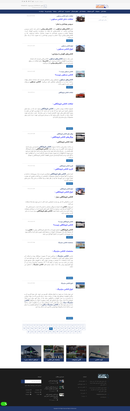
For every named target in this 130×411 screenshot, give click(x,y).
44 (57, 332)
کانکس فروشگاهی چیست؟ (65, 222)
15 (41, 325)
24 (73, 329)
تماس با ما (36, 1)
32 (43, 329)
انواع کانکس (104, 17)
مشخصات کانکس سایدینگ (65, 243)
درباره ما (41, 1)
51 (32, 332)
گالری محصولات (90, 11)
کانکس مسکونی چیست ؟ (66, 72)
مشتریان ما (67, 11)
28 (58, 329)
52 (28, 332)
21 (84, 329)
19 (27, 325)
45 (54, 332)
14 (44, 325)
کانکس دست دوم (81, 387)
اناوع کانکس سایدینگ (67, 283)
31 (47, 329)
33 (40, 329)
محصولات (97, 11)
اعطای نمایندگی (74, 11)
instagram (37, 390)
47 (46, 332)
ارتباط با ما (41, 11)
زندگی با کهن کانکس (103, 20)
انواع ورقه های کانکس (53, 381)
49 (39, 332)
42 (65, 332)
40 (72, 332)
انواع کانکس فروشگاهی (66, 189)
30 (51, 329)
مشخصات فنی (82, 11)
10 (57, 325)
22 (80, 329)
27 (62, 329)
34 (36, 329)
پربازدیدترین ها (48, 11)
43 (61, 332)
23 (76, 329)
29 (54, 329)
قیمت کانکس (61, 11)
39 (75, 332)
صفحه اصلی (103, 11)
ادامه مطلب (69, 40)
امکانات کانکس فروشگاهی (66, 93)
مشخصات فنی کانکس (54, 360)
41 (68, 332)
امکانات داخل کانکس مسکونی (65, 16)
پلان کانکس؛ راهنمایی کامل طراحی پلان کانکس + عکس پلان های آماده (51, 396)
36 (28, 329)
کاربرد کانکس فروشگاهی (66, 166)
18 (31, 325)
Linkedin (28, 392)
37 (24, 329)
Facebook (28, 390)
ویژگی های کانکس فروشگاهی (65, 134)
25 (69, 329)
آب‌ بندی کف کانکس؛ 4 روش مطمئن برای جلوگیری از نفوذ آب (51, 388)
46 (50, 332)
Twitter (38, 394)
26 (65, 329)
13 (48, 325)
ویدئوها (54, 11)
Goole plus (37, 392)
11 (54, 325)
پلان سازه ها (82, 390)
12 (51, 325)
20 (24, 325)
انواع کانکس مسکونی (67, 46)
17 (34, 325)
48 (43, 332)
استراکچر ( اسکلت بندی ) (31, 360)
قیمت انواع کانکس (81, 384)
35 (32, 329)
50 (35, 332)
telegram (28, 394)
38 (79, 332)
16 (37, 325)
